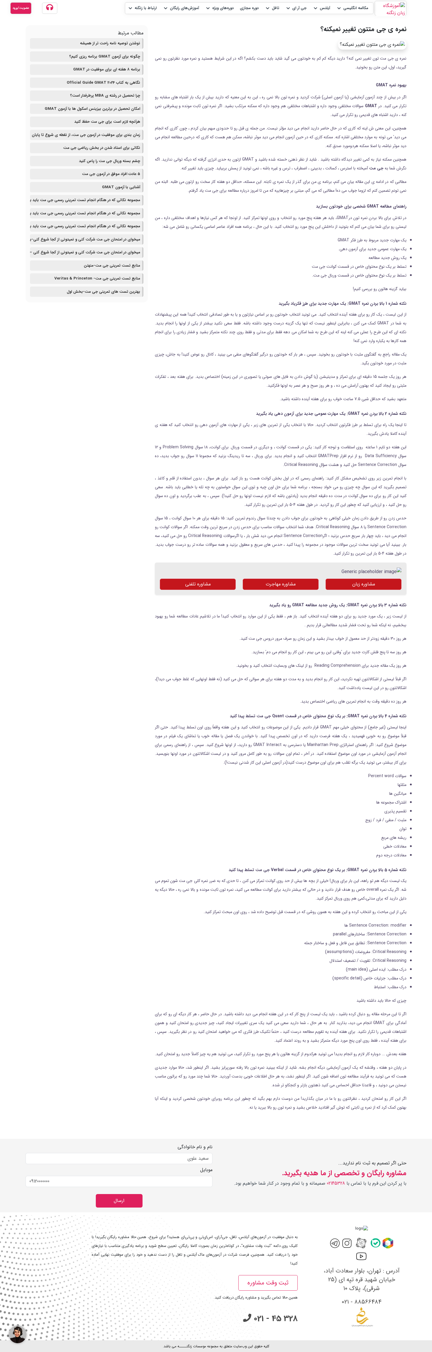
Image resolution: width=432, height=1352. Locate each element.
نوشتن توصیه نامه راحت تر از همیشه (110, 43)
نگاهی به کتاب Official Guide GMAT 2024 (103, 83)
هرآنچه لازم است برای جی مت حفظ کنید (107, 122)
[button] (352, 8)
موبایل (206, 1169)
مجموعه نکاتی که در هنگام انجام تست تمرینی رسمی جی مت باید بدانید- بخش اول (85, 226)
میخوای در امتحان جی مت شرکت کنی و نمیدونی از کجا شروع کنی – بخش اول (85, 252)
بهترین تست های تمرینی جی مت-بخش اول (103, 292)
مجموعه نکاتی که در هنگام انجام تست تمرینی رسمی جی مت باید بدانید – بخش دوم (85, 213)
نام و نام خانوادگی (195, 1147)
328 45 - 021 (274, 1318)
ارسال (119, 1200)
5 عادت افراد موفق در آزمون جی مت (111, 174)
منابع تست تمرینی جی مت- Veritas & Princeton (97, 278)
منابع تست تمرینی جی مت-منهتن (112, 265)
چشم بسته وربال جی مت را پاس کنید (109, 161)
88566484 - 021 (361, 1301)
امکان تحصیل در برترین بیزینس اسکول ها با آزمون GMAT (92, 109)
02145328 (336, 1183)
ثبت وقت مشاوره (268, 1282)
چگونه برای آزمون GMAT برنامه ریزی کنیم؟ (104, 56)
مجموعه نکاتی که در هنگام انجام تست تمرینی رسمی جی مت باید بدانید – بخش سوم (85, 200)
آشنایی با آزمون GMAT (121, 187)
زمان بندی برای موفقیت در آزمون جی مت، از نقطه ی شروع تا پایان (86, 135)
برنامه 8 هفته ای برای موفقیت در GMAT (106, 69)
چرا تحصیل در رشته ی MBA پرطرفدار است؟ (105, 95)
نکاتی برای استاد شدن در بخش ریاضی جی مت (101, 148)
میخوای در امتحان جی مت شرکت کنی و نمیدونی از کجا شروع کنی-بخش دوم (85, 239)
